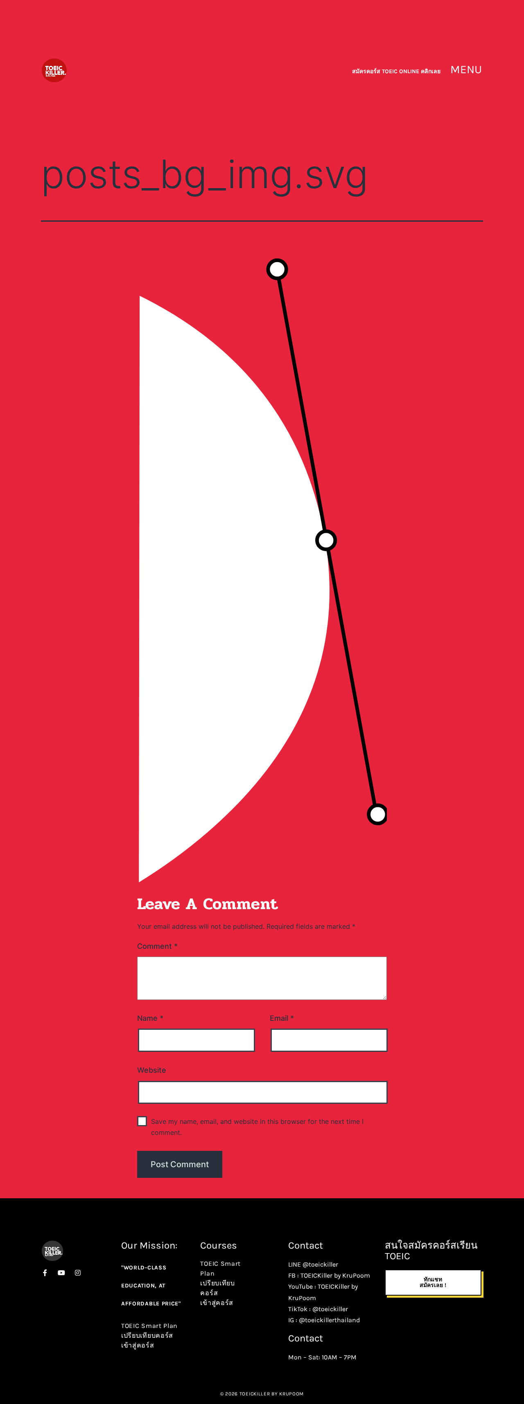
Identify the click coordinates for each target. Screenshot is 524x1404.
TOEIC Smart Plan (149, 1326)
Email (282, 1018)
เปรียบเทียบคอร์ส (147, 1335)
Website (151, 1070)
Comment (157, 946)
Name (150, 1018)
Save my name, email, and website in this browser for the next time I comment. (257, 1127)
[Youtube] (61, 1272)
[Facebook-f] (45, 1272)
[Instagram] (78, 1272)
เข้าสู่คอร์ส (137, 1345)
